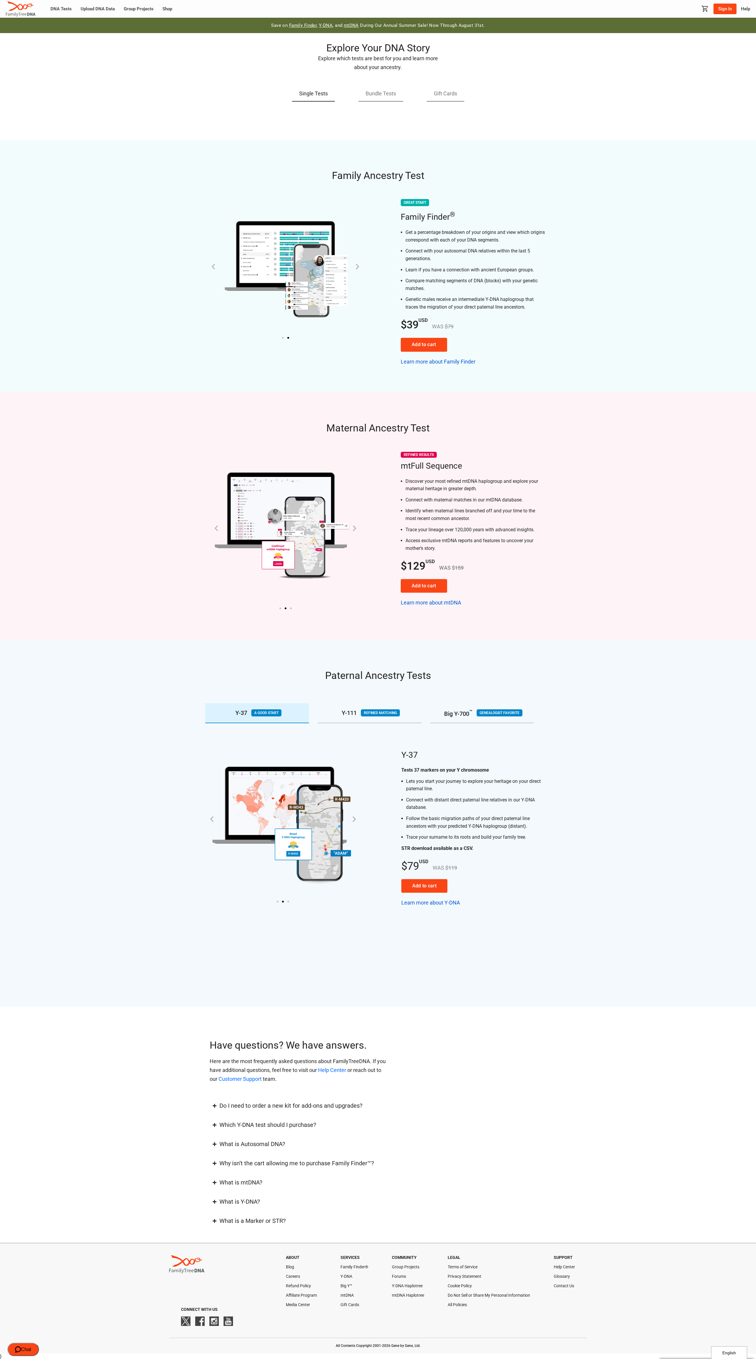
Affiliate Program (301, 1295)
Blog (290, 1267)
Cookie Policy (460, 1285)
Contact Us (564, 1285)
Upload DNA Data (98, 9)
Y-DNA (326, 25)
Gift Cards (349, 1304)
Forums (399, 1276)
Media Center (298, 1304)
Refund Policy (298, 1285)
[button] (313, 94)
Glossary (562, 1276)
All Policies (457, 1304)
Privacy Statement (464, 1276)
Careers (293, 1276)
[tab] (257, 713)
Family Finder (303, 25)
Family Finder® (354, 1267)
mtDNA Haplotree (408, 1295)
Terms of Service (463, 1267)
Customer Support (240, 1079)
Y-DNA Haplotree (407, 1285)
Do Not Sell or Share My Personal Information (489, 1295)
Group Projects (139, 9)
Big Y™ (346, 1285)
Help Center (332, 1070)
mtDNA (351, 25)
